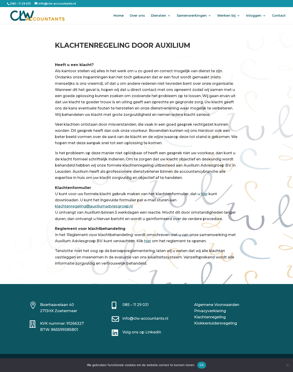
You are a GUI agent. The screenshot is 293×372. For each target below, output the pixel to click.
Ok (202, 365)
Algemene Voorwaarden (216, 305)
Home (119, 16)
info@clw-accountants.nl (145, 318)
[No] (287, 365)
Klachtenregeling (210, 317)
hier (204, 194)
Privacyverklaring (210, 311)
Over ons (137, 16)
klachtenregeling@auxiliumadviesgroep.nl (94, 206)
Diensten (158, 16)
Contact (279, 16)
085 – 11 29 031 (135, 305)
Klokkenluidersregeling (215, 323)
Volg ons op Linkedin (141, 332)
